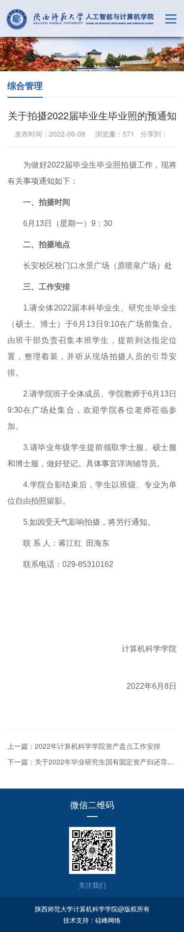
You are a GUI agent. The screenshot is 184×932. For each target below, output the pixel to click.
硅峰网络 (108, 920)
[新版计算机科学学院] (80, 19)
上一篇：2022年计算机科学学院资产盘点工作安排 (83, 746)
